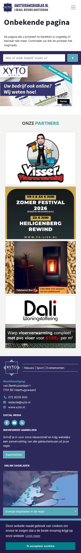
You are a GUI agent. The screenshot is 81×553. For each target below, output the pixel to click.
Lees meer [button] (33, 536)
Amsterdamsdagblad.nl (31, 6)
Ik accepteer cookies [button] (40, 546)
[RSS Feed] (22, 422)
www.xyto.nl (16, 407)
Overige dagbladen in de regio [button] (24, 511)
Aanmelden (14, 455)
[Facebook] (7, 422)
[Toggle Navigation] (73, 7)
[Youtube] (14, 422)
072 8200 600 (17, 397)
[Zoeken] (72, 58)
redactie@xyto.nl (19, 402)
